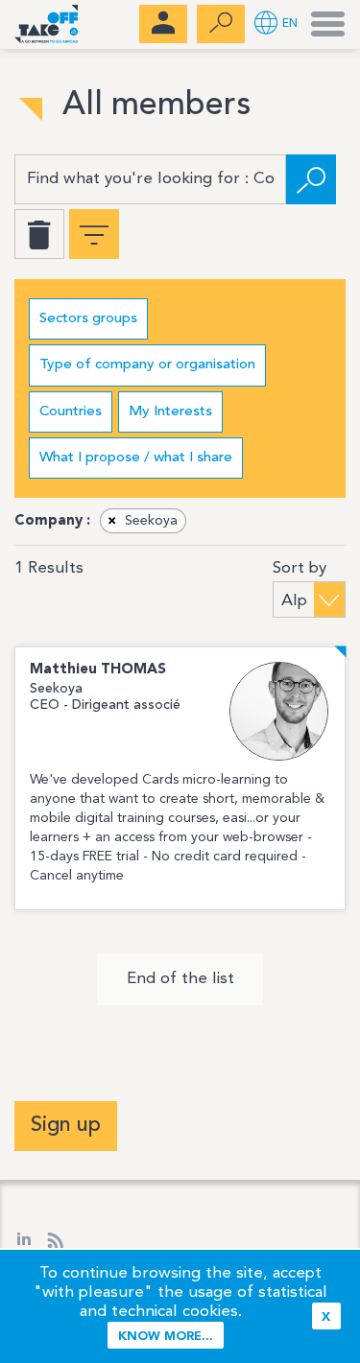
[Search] (311, 179)
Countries (70, 412)
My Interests (170, 412)
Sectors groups (88, 319)
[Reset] (39, 234)
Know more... (165, 1336)
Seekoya (143, 521)
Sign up (66, 1125)
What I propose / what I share (135, 458)
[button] (276, 24)
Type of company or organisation (147, 365)
